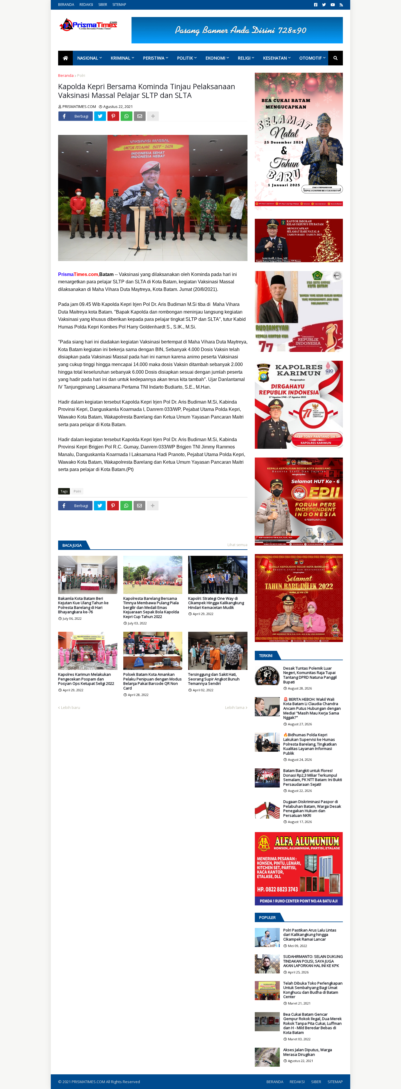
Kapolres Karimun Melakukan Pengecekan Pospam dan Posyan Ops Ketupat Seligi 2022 (86, 679)
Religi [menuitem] (244, 58)
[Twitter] (100, 116)
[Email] (140, 116)
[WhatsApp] (126, 116)
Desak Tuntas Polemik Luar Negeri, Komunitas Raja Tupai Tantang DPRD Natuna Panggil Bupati (310, 675)
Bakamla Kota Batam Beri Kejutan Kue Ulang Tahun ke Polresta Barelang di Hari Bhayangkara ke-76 (83, 605)
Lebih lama (235, 707)
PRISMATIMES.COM (89, 1081)
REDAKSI (86, 4)
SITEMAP (119, 4)
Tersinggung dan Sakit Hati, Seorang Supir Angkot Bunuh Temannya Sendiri (214, 679)
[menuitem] (65, 58)
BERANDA (66, 4)
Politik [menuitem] (185, 58)
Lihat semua (237, 544)
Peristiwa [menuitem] (153, 58)
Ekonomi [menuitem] (215, 58)
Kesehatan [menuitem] (275, 58)
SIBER (102, 4)
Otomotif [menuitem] (310, 58)
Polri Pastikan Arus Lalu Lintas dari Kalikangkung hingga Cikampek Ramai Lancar (309, 935)
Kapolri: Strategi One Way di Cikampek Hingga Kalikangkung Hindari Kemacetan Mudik (216, 603)
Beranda (66, 75)
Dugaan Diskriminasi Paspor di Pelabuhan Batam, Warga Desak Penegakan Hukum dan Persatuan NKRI (312, 809)
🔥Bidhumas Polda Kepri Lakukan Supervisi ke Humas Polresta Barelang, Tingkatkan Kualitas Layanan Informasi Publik (310, 744)
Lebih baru (70, 707)
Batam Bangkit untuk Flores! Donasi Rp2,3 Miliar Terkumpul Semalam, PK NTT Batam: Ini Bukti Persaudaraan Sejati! (312, 777)
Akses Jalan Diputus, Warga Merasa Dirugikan (307, 1052)
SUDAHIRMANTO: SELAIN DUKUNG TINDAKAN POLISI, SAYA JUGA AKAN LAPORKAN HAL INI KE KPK (313, 961)
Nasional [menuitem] (87, 58)
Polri (81, 75)
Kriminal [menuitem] (120, 58)
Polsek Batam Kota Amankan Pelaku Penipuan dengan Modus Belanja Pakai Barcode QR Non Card (152, 681)
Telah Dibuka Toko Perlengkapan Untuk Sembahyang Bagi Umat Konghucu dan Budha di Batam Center (313, 990)
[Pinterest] (113, 116)
